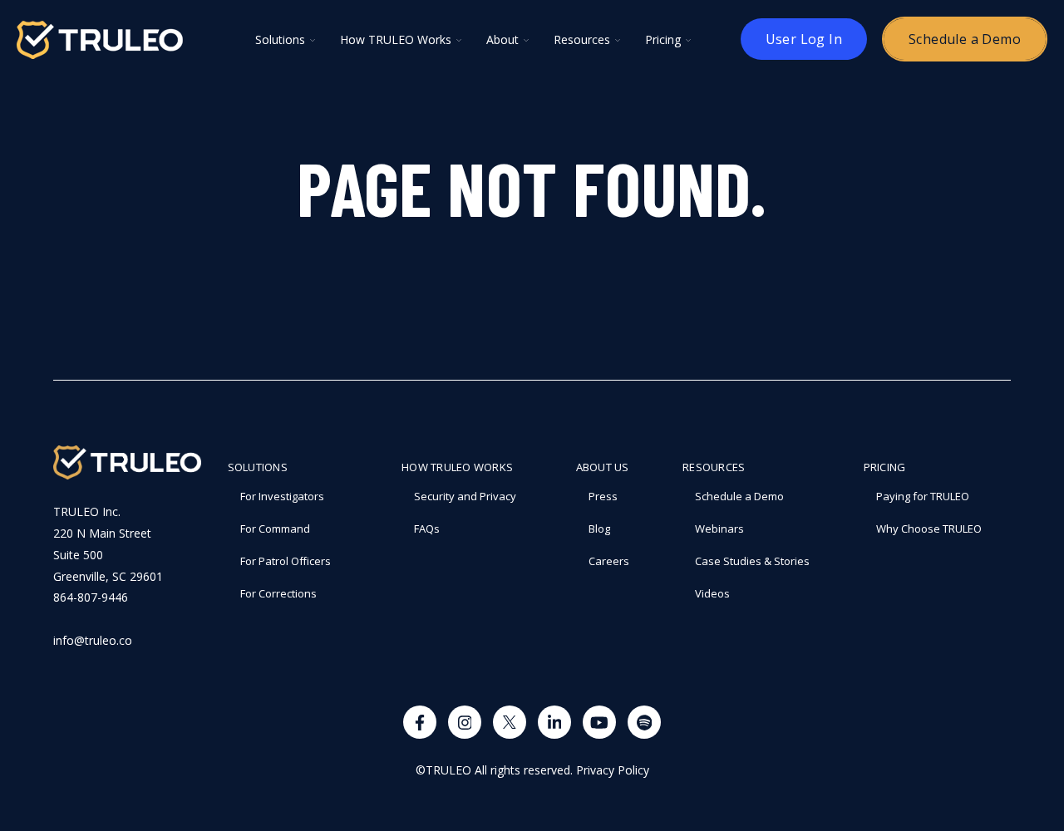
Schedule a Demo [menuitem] (739, 496)
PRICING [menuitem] (885, 467)
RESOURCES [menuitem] (713, 467)
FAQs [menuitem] (427, 528)
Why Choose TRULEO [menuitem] (929, 528)
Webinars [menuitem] (719, 528)
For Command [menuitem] (275, 528)
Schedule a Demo (965, 39)
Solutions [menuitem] (258, 467)
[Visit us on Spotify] (644, 722)
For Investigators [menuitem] (282, 496)
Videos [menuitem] (712, 593)
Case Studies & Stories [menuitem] (752, 560)
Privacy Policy (612, 770)
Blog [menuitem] (599, 528)
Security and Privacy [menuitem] (465, 496)
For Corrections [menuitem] (278, 593)
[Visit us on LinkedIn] (554, 722)
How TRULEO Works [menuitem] (457, 467)
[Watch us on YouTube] (599, 722)
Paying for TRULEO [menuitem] (922, 496)
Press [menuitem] (603, 496)
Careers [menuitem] (609, 560)
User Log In (804, 39)
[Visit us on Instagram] (464, 722)
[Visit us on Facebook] (419, 722)
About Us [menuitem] (602, 467)
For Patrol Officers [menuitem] (285, 560)
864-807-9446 (90, 597)
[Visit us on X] (509, 722)
